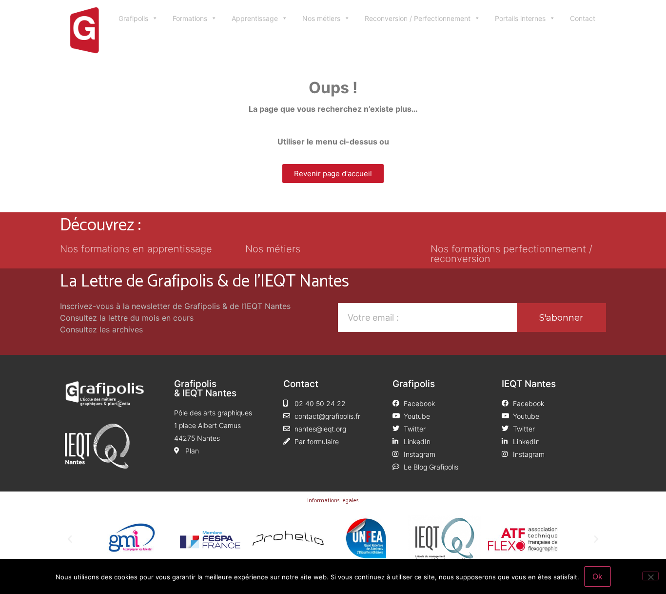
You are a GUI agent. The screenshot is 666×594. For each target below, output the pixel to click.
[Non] (650, 576)
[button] (70, 539)
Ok (597, 576)
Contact (582, 18)
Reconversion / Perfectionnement (417, 18)
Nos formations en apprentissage (136, 249)
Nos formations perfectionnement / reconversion (511, 254)
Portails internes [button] (520, 18)
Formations (190, 18)
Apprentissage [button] (255, 18)
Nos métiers (321, 18)
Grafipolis (133, 18)
